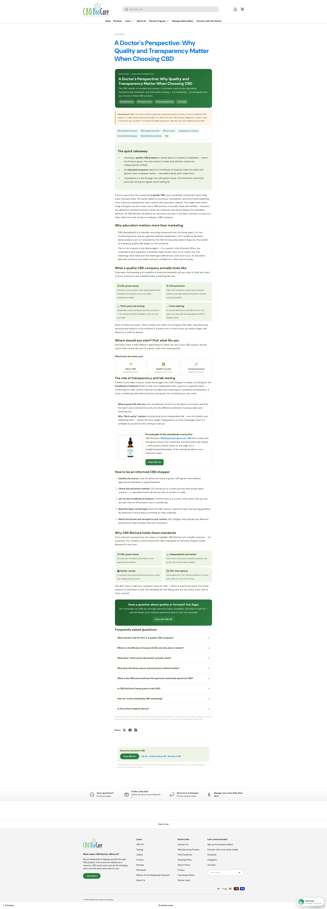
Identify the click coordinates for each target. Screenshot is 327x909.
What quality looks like (150, 131)
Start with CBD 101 (163, 619)
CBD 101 (144, 756)
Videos (139, 854)
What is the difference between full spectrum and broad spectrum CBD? (155, 678)
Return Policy (184, 865)
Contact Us (183, 844)
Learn (128, 21)
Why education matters (127, 131)
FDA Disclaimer (185, 854)
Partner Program (157, 21)
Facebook (212, 854)
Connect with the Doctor (209, 21)
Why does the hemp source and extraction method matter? (148, 668)
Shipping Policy (185, 859)
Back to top (164, 824)
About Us (141, 21)
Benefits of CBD (174, 756)
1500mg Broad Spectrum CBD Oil (177, 438)
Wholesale (141, 870)
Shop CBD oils (154, 462)
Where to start (169, 131)
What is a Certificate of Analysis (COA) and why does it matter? (150, 647)
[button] (242, 9)
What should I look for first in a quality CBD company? (145, 637)
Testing (139, 849)
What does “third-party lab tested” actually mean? (144, 658)
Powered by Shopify (106, 900)
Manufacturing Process (188, 849)
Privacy (181, 870)
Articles (140, 859)
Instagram (212, 859)
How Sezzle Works (186, 875)
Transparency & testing (188, 131)
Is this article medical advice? (133, 708)
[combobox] (170, 9)
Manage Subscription (182, 21)
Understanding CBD (157, 756)
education (119, 34)
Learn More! (92, 876)
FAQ (166, 136)
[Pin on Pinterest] (135, 730)
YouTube (211, 865)
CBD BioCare (93, 900)
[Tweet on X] (124, 730)
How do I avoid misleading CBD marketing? (139, 698)
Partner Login (184, 880)
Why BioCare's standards (151, 136)
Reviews (118, 21)
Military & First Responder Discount (153, 875)
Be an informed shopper (127, 136)
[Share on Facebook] (130, 730)
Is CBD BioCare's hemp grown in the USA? (138, 688)
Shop (107, 21)
